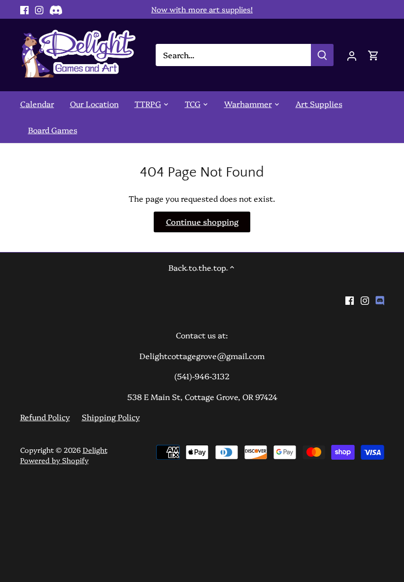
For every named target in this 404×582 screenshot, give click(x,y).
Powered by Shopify (54, 460)
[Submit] (322, 55)
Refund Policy (45, 416)
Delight (95, 450)
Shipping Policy (111, 416)
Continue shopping (202, 221)
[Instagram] (39, 9)
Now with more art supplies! (202, 9)
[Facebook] (24, 9)
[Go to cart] (373, 55)
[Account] (352, 55)
